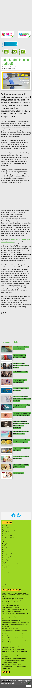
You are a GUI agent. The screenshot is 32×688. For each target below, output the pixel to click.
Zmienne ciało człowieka (9, 643)
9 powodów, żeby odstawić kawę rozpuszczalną (15, 622)
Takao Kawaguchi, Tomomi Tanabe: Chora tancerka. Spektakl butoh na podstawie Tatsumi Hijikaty (15, 594)
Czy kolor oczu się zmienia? (10, 628)
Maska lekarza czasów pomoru (11, 620)
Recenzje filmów (6, 566)
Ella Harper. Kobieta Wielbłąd (10, 605)
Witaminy (4, 542)
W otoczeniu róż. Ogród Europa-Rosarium (14, 649)
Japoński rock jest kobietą (9, 662)
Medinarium (5, 546)
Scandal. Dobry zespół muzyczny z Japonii (14, 633)
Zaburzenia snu (6, 550)
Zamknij (28, 686)
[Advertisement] (16, 14)
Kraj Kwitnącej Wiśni (8, 538)
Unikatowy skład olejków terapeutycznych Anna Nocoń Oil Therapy (22, 399)
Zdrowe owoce (6, 552)
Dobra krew (5, 570)
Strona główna (5, 66)
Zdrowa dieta (6, 582)
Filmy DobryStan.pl (7, 572)
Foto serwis (5, 578)
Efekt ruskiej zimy (19, 473)
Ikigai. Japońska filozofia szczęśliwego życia (14, 609)
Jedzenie (4, 548)
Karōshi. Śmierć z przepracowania (11, 611)
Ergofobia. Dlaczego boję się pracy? (12, 637)
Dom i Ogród (5, 532)
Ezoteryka (5, 576)
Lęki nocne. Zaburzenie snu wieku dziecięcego (15, 639)
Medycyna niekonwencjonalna (10, 564)
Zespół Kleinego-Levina (21, 372)
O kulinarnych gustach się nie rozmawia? (13, 660)
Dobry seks (5, 586)
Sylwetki (4, 574)
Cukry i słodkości (7, 536)
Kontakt (6, 672)
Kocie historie (6, 568)
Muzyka (4, 534)
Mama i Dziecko (6, 528)
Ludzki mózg (5, 540)
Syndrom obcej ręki (7, 641)
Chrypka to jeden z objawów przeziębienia (14, 635)
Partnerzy (5, 580)
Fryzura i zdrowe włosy (8, 530)
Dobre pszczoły (6, 556)
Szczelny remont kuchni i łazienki (11, 664)
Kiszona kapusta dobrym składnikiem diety (14, 658)
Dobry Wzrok (6, 526)
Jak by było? (12, 66)
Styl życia (4, 562)
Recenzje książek (7, 554)
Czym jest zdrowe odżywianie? (10, 607)
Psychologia (5, 560)
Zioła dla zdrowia (7, 558)
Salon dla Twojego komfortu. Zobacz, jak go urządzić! (21, 365)
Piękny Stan (5, 544)
